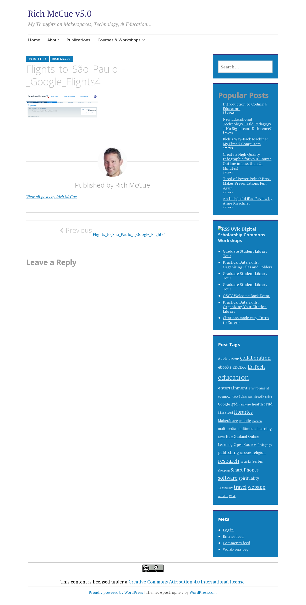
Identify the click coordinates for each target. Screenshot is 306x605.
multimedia (227, 428)
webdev (223, 496)
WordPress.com (203, 592)
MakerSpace (228, 420)
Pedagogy (264, 445)
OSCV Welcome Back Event (246, 295)
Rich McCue (61, 59)
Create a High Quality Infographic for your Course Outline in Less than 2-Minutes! (247, 161)
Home (34, 40)
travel (240, 487)
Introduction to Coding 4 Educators (245, 106)
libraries (243, 412)
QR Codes (245, 453)
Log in (228, 530)
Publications (78, 40)
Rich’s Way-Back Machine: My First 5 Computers (245, 141)
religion (259, 452)
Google (224, 404)
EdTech (256, 366)
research (228, 460)
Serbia (257, 461)
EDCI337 (240, 367)
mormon (257, 421)
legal (230, 412)
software (227, 478)
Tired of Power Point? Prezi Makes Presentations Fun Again (247, 183)
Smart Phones (245, 470)
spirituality (249, 478)
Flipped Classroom (242, 396)
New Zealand (236, 436)
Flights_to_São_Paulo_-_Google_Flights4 (115, 231)
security (245, 462)
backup (234, 358)
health (257, 404)
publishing (228, 452)
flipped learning (263, 396)
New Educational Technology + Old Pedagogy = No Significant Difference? (247, 124)
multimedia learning (254, 428)
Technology (225, 487)
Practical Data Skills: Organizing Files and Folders (247, 264)
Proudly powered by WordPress (116, 592)
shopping (224, 470)
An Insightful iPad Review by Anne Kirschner (247, 201)
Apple (223, 358)
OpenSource (245, 444)
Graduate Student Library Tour (245, 253)
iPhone (222, 412)
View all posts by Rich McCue (51, 197)
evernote (224, 396)
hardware (245, 404)
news (221, 436)
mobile (245, 420)
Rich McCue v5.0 (60, 13)
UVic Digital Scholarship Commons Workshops (241, 234)
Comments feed (236, 542)
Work (232, 496)
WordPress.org (235, 549)
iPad (268, 404)
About (53, 40)
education (233, 377)
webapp (256, 486)
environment (259, 388)
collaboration (255, 357)
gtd (234, 404)
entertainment (232, 388)
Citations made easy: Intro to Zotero (246, 320)
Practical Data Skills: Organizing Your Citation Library (245, 307)
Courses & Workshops (119, 40)
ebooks (224, 367)
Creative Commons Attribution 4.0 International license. (187, 582)
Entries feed (233, 536)
